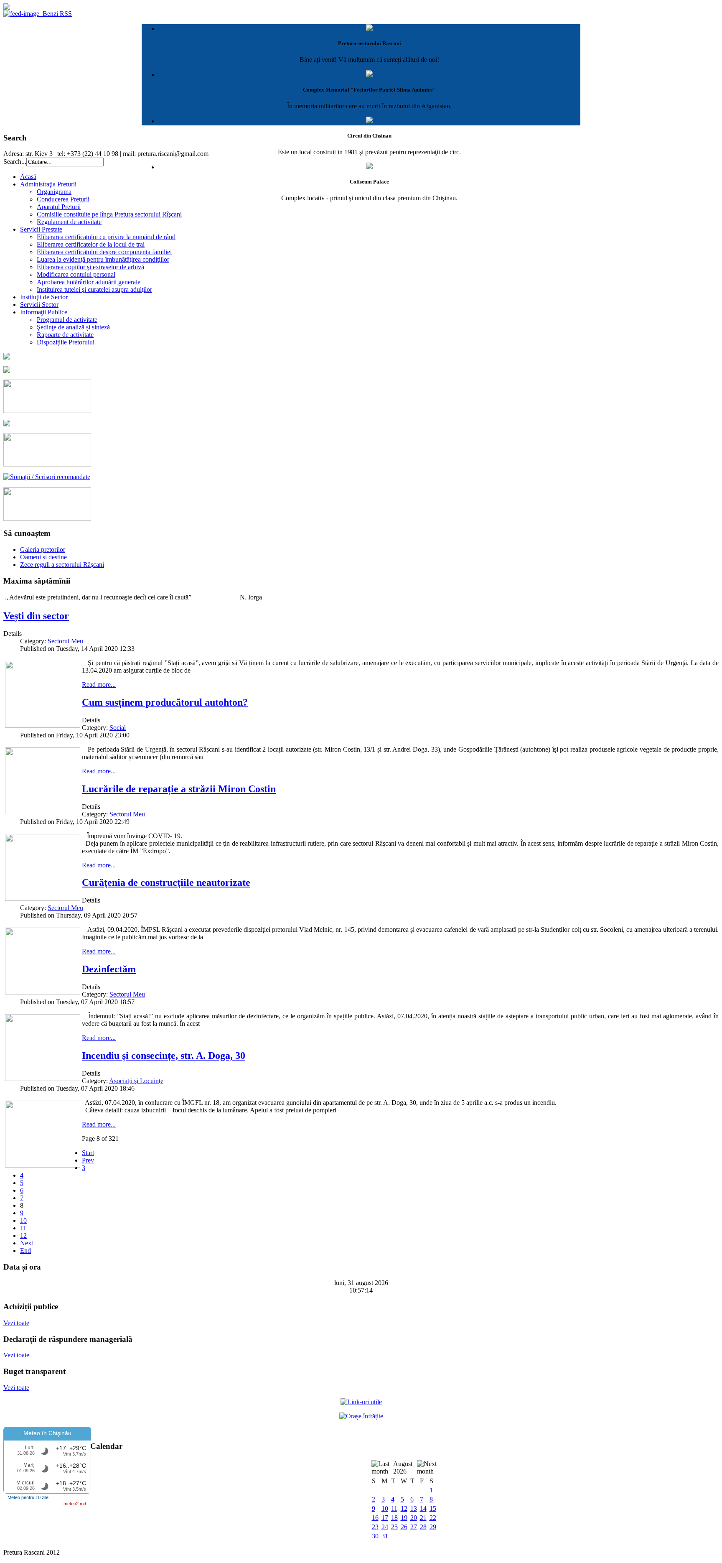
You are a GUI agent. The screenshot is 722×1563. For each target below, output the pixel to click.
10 (23, 1220)
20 (413, 1517)
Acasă (28, 176)
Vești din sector (36, 615)
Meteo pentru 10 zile (28, 1497)
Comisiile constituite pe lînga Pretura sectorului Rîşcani (109, 214)
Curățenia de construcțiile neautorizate (166, 882)
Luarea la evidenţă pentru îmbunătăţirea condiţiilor (103, 259)
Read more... (99, 684)
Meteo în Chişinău (47, 1433)
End (25, 1250)
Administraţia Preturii (48, 184)
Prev (88, 1160)
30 (375, 1536)
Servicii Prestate (41, 229)
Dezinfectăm (109, 969)
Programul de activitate (67, 319)
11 (23, 1228)
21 (423, 1517)
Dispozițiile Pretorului (65, 342)
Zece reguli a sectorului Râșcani (62, 564)
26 (404, 1526)
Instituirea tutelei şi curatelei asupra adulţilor (94, 289)
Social (117, 727)
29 (433, 1526)
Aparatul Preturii (59, 206)
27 (413, 1526)
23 (375, 1526)
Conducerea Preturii (63, 199)
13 (413, 1508)
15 (433, 1508)
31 (384, 1536)
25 (394, 1526)
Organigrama (54, 191)
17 (384, 1517)
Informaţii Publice (43, 312)
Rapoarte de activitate (65, 334)
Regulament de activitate (69, 221)
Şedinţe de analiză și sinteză (73, 327)
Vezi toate (16, 1322)
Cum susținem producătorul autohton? (165, 702)
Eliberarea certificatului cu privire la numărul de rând (106, 236)
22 (433, 1517)
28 (423, 1526)
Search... (14, 161)
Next (26, 1243)
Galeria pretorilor (42, 549)
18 (394, 1517)
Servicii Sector (39, 304)
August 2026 (402, 1467)
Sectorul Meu (65, 641)
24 (384, 1526)
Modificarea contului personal (76, 274)
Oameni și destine (43, 557)
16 (375, 1517)
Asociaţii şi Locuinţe (136, 1080)
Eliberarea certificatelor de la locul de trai (91, 244)
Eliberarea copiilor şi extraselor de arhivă (90, 266)
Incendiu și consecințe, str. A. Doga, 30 (163, 1055)
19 (404, 1517)
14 (423, 1508)
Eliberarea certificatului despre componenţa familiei (104, 251)
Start (88, 1152)
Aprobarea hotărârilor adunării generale (88, 282)
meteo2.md (75, 1503)
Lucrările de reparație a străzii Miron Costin (179, 788)
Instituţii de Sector (44, 297)
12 (23, 1235)
